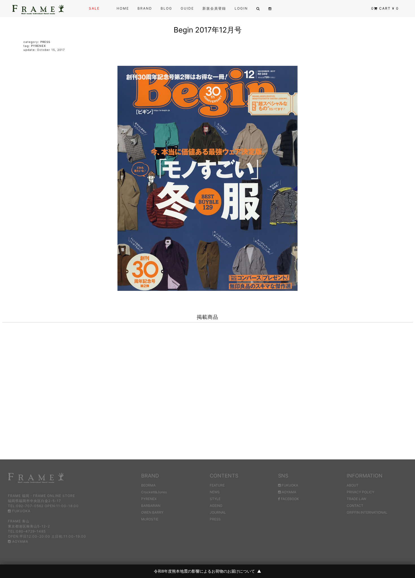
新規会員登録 (214, 8)
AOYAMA (19, 541)
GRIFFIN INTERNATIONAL (367, 512)
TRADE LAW (356, 499)
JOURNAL (218, 512)
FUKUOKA (20, 511)
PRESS (45, 41)
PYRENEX (38, 45)
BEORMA (148, 485)
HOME (123, 8)
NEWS (215, 492)
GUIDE (187, 8)
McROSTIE (149, 519)
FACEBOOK (289, 499)
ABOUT (353, 485)
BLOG (166, 8)
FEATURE (217, 485)
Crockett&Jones (154, 492)
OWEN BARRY (152, 512)
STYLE (215, 499)
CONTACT (355, 505)
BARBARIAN (150, 505)
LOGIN (241, 8)
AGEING (216, 505)
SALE (94, 8)
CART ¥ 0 (385, 8)
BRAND (144, 8)
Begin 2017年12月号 (208, 29)
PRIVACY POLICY (360, 492)
